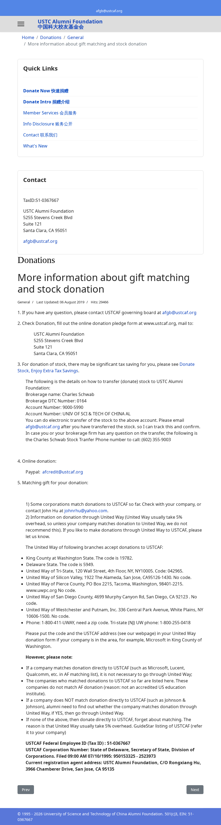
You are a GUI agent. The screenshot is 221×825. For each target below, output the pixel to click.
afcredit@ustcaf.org (62, 472)
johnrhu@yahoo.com (85, 511)
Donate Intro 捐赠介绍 (46, 102)
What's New (35, 146)
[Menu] (21, 24)
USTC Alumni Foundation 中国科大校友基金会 (70, 24)
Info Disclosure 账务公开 (47, 124)
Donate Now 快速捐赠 (45, 91)
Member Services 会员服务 (50, 113)
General (24, 302)
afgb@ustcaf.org (109, 11)
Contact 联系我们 (40, 135)
